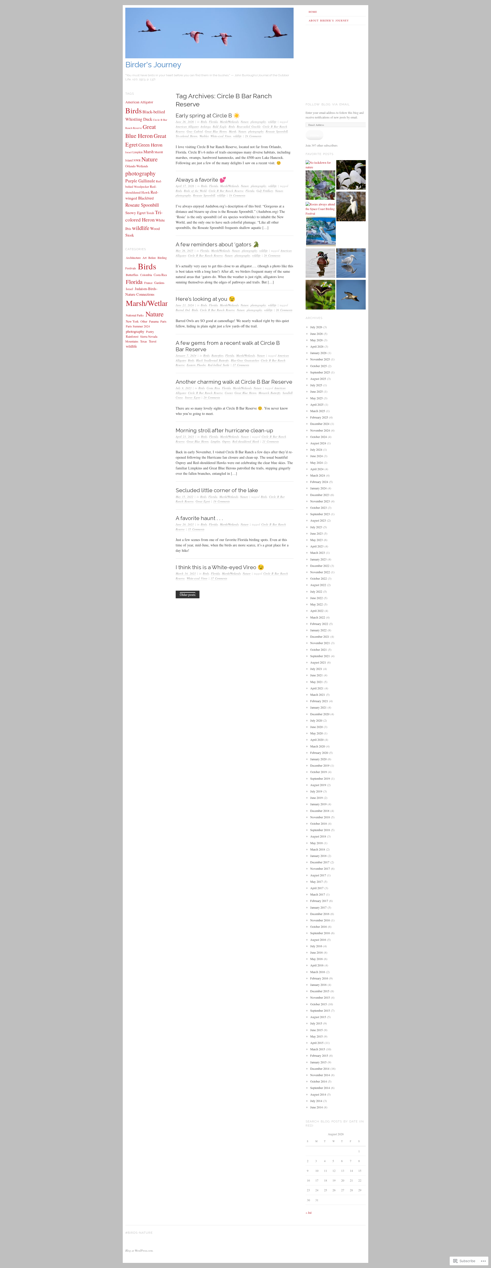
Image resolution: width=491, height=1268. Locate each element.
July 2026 (316, 327)
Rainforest (132, 336)
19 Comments (237, 195)
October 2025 (318, 366)
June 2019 (316, 798)
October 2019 (318, 772)
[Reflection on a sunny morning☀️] (351, 263)
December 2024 (319, 424)
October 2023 (318, 507)
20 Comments (272, 255)
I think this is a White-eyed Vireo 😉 (220, 567)
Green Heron (150, 145)
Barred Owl (183, 310)
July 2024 (316, 449)
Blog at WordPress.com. (139, 1250)
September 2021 (320, 656)
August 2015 (318, 1017)
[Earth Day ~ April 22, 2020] (351, 295)
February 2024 (319, 482)
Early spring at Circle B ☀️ (208, 115)
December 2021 (319, 636)
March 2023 (317, 552)
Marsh (232, 131)
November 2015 (320, 997)
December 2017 (319, 862)
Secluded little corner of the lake (217, 490)
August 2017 (318, 875)
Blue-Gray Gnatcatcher (245, 360)
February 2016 (319, 978)
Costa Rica (213, 388)
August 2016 (318, 940)
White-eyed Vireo (220, 136)
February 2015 (319, 1055)
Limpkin (215, 441)
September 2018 (320, 830)
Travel (152, 341)
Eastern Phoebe (196, 365)
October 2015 (318, 1004)
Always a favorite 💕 (201, 180)
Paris (163, 321)
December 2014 (319, 1068)
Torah (150, 213)
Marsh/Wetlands (229, 122)
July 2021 (316, 669)
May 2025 (316, 398)
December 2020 (319, 714)
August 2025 (318, 379)
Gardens (159, 283)
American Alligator (187, 126)
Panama (154, 321)
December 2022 (319, 566)
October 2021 (318, 649)
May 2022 (316, 604)
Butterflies (217, 355)
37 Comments (219, 578)
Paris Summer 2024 (138, 326)
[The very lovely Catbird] (320, 185)
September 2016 (320, 933)
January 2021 (318, 707)
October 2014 (318, 1081)
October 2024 (318, 437)
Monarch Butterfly (270, 393)
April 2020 (316, 739)
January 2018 (318, 856)
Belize (152, 258)
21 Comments (270, 441)
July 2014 (316, 1101)
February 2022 (319, 624)
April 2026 (316, 346)
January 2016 (318, 985)
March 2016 (317, 972)
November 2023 (320, 501)
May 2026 (316, 340)
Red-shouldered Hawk (245, 441)
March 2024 (317, 475)
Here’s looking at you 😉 (205, 299)
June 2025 (316, 391)
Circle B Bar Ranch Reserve (226, 191)
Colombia (146, 275)
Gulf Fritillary (264, 191)
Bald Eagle (220, 126)
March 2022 (317, 617)
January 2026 (318, 353)
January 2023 (318, 559)
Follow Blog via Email (328, 104)
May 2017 (316, 881)
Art (144, 258)
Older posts (187, 594)
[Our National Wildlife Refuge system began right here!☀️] (321, 232)
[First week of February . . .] (351, 175)
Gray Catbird (195, 131)
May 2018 (316, 843)
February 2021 (319, 701)
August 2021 (318, 662)
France (148, 283)
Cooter (228, 393)
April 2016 (316, 965)
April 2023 (316, 546)
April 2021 (316, 688)
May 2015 (316, 1036)
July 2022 (316, 591)
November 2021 (320, 643)
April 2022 (316, 611)
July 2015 (316, 1023)
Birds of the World (195, 191)
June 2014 (316, 1107)
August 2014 (318, 1094)
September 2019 (320, 778)
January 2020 (318, 759)
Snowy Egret (192, 397)
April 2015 (316, 1043)
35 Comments (196, 529)
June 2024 (316, 456)
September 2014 (320, 1088)
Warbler (203, 136)
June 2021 (316, 675)
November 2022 (320, 572)
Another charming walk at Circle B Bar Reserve (234, 382)
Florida (213, 122)
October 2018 (318, 823)
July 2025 (316, 385)
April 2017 (316, 888)
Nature (245, 122)
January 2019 (318, 804)
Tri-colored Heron (186, 136)
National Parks (135, 315)
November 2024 (320, 430)
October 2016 (318, 926)
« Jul (308, 1212)
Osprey (226, 441)
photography (258, 122)
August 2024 (318, 443)
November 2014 (320, 1075)
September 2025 (320, 372)
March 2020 (317, 746)
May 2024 (316, 462)
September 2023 (320, 514)
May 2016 (316, 959)
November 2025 (320, 359)
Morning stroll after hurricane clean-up (224, 430)
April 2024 (316, 469)
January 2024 (318, 488)
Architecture (133, 258)
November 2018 (320, 817)
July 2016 (316, 946)
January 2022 (318, 630)
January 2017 (318, 907)
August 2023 (318, 520)
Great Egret (203, 501)
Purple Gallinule (140, 181)
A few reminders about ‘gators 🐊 (217, 244)
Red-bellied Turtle (218, 365)
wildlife (272, 122)
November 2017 (320, 868)
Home (313, 12)
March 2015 (317, 1049)
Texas (143, 341)
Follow (314, 135)
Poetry (150, 331)
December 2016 (319, 914)
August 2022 (318, 585)
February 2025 (319, 417)
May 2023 (316, 540)
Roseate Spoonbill (277, 131)
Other (143, 321)
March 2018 (317, 849)
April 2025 (316, 404)
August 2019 (318, 785)
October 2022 (318, 578)
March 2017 (317, 894)
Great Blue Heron (216, 131)
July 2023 (316, 527)
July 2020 (316, 720)
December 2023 (319, 495)
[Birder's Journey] (209, 56)
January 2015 (318, 1062)
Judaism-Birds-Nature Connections (141, 291)
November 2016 (320, 920)
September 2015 (320, 1010)
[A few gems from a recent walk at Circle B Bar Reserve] (320, 295)
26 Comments (284, 310)
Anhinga (205, 126)
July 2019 (316, 791)
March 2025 (317, 411)
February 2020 (319, 753)
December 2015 (319, 991)
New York (132, 321)
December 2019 (319, 765)
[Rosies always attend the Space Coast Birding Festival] (320, 209)
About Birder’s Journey (329, 20)
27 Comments (241, 365)
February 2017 (319, 901)
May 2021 (316, 682)
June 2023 (316, 533)
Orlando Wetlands (136, 166)
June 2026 (316, 334)
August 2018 (318, 836)
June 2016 (316, 952)
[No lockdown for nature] (320, 164)
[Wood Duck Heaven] (320, 263)
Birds (204, 122)
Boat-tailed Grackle (249, 126)
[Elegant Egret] (351, 207)
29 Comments (253, 136)
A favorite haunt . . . (199, 518)
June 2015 (316, 1030)
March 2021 (317, 694)
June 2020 (316, 727)
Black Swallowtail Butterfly (212, 360)
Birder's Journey (153, 64)
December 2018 (319, 811)
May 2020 (316, 733)
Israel (128, 152)
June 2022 (316, 598)
